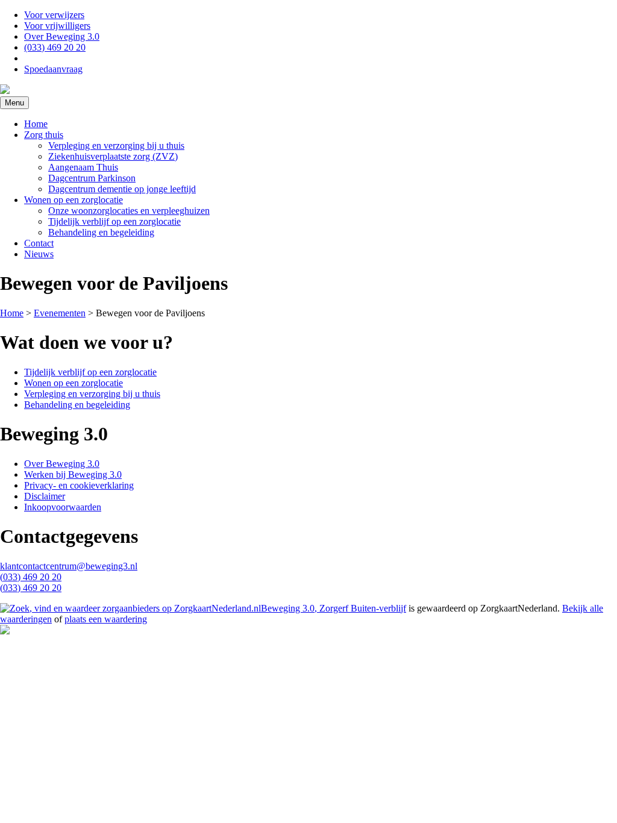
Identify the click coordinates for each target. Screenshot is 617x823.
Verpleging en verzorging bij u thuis (116, 145)
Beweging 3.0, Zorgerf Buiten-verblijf (333, 608)
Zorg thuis (43, 135)
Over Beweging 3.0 (61, 36)
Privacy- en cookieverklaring (79, 485)
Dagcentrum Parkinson (92, 178)
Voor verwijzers (54, 15)
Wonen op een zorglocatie (73, 200)
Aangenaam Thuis (83, 167)
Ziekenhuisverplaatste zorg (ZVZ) (113, 156)
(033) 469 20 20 (55, 47)
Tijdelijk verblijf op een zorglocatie (114, 221)
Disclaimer (44, 496)
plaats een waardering (105, 619)
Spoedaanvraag (53, 69)
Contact (39, 243)
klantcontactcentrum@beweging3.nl (68, 566)
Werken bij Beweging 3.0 (73, 474)
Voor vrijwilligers (57, 25)
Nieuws (39, 254)
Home (36, 124)
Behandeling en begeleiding (101, 232)
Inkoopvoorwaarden (62, 507)
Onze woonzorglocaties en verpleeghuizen (129, 210)
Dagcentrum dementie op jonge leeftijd (122, 189)
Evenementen (60, 313)
